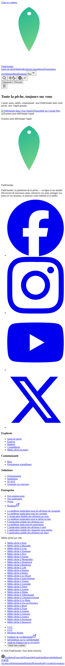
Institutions (12, 478)
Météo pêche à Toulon (18, 581)
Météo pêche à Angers (18, 589)
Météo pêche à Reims (17, 573)
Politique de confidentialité (20, 637)
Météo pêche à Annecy (18, 616)
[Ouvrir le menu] (4, 86)
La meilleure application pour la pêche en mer (29, 519)
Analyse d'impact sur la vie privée (23, 642)
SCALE (11, 481)
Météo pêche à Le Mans (18, 600)
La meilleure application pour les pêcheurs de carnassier (33, 511)
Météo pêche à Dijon (17, 586)
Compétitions (37, 69)
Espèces (27, 69)
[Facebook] (35, 255)
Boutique (22, 74)
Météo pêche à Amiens (18, 611)
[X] (35, 427)
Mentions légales (15, 632)
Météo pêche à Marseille (19, 545)
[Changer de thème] (12, 78)
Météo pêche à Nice (16, 554)
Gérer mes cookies (16, 645)
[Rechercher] (4, 78)
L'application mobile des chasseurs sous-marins (29, 530)
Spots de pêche (8, 69)
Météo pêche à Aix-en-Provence (22, 603)
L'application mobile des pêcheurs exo (25, 522)
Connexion (7, 82)
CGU (10, 627)
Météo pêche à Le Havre (19, 575)
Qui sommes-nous (15, 496)
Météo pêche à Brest (17, 605)
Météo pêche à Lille (16, 567)
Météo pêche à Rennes (18, 570)
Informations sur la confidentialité (23, 639)
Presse (10, 501)
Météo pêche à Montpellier (20, 559)
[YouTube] (35, 370)
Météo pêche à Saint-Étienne (21, 578)
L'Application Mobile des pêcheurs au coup (28, 516)
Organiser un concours (18, 484)
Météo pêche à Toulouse (19, 551)
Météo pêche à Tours (17, 608)
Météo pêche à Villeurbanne (20, 595)
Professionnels (14, 476)
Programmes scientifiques (19, 464)
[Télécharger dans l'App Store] (16, 111)
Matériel (19, 69)
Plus (30, 74)
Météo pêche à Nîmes (17, 592)
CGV (10, 630)
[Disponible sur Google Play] (45, 111)
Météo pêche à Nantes (17, 556)
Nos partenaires (14, 498)
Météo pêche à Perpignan (19, 619)
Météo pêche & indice (17, 450)
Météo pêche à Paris (16, 543)
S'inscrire (18, 82)
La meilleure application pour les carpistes (27, 513)
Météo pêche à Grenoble (19, 584)
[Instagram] (35, 312)
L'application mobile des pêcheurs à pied (26, 527)
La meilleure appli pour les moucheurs (25, 524)
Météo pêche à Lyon (17, 548)
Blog (15, 74)
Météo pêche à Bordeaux (19, 565)
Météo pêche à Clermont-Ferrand (23, 597)
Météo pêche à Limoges (18, 614)
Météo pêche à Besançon (19, 622)
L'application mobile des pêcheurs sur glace (28, 532)
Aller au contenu (9, 2)
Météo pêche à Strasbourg (19, 562)
